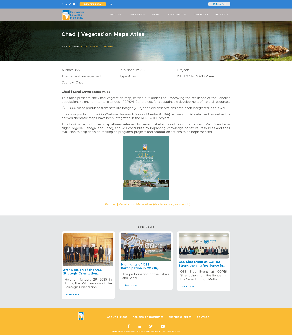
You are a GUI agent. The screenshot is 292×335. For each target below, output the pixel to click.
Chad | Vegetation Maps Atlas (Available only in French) (149, 204)
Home (64, 46)
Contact (203, 317)
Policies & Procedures (148, 317)
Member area (92, 4)
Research (219, 4)
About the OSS (117, 317)
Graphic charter (180, 317)
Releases (75, 46)
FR (110, 4)
